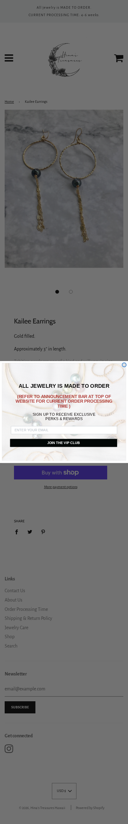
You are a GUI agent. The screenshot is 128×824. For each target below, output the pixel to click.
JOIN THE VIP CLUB (63, 443)
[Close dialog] (124, 365)
